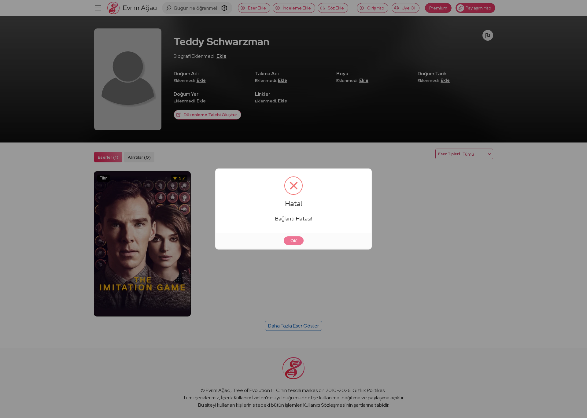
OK (293, 240)
